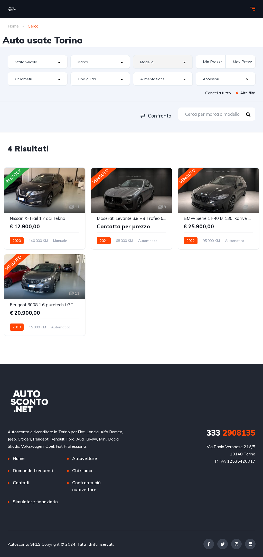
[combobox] (37, 62)
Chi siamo (82, 470)
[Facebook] (208, 544)
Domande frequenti (33, 470)
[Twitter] (222, 544)
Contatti (21, 482)
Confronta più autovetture (86, 486)
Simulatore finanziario (35, 501)
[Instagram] (236, 544)
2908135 (230, 433)
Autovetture (84, 458)
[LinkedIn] (250, 544)
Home (13, 26)
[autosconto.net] (12, 9)
